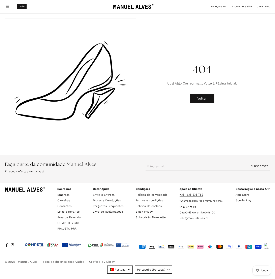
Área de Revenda (69, 217)
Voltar (202, 98)
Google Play (243, 200)
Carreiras (63, 200)
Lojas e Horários (68, 211)
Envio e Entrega (104, 194)
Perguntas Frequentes (108, 206)
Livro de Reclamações (108, 211)
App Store (242, 194)
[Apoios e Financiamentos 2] (108, 245)
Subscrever (260, 166)
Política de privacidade (151, 194)
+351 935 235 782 (191, 194)
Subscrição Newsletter (151, 217)
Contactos (64, 206)
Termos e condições (149, 200)
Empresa (63, 194)
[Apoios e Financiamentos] (53, 245)
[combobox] (120, 270)
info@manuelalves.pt (194, 218)
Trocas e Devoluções (107, 200)
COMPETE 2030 (68, 222)
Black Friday (144, 211)
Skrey (110, 261)
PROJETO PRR (67, 228)
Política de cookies (149, 206)
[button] (218, 6)
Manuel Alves (27, 261)
